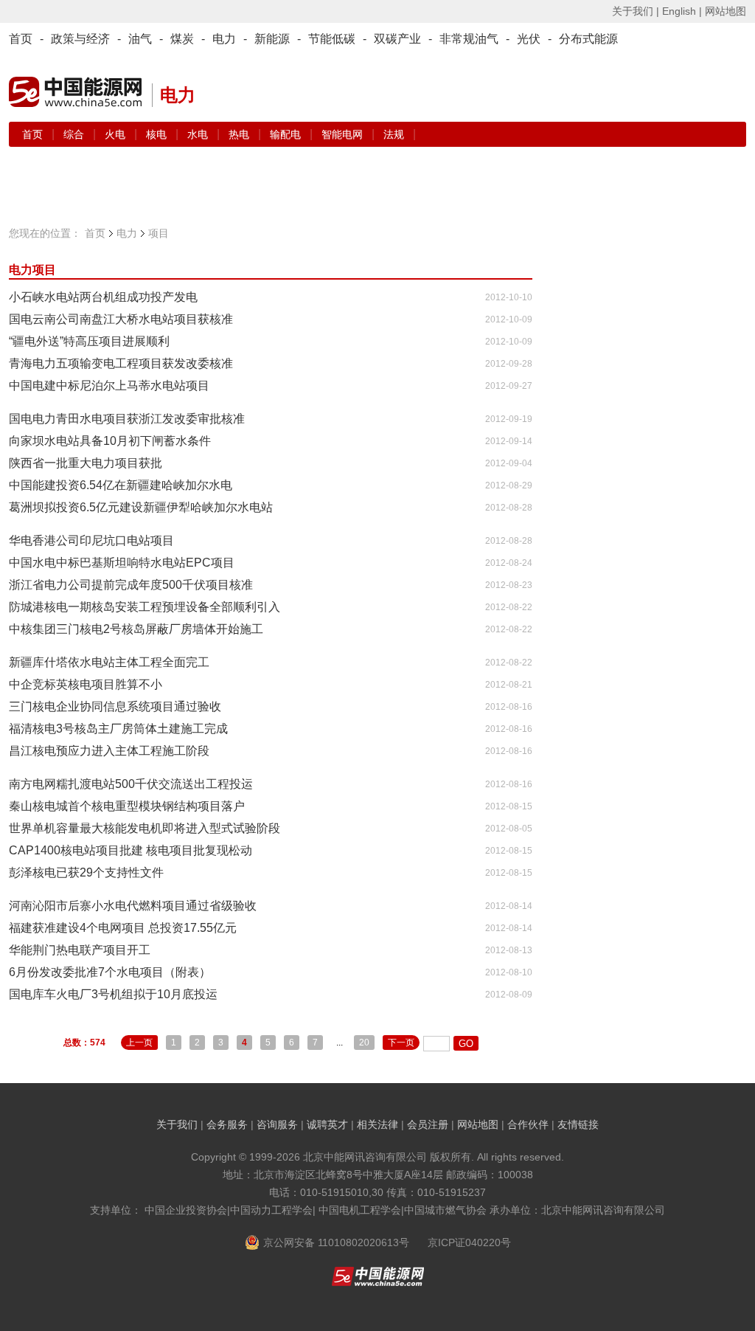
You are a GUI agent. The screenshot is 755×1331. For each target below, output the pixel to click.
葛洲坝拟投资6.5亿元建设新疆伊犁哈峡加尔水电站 (141, 507)
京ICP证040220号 (469, 1242)
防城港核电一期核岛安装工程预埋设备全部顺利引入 (144, 607)
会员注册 (427, 1124)
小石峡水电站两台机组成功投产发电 (103, 297)
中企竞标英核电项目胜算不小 (85, 684)
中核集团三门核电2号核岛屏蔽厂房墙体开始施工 (136, 629)
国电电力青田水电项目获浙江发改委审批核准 (127, 418)
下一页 (401, 1042)
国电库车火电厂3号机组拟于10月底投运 (113, 994)
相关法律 (377, 1124)
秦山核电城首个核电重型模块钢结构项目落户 (127, 806)
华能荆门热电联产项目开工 (79, 950)
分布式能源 (588, 38)
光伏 (528, 38)
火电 (116, 134)
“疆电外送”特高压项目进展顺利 (89, 341)
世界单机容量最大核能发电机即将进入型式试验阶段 (144, 828)
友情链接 (578, 1124)
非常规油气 (468, 38)
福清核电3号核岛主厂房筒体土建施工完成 (118, 728)
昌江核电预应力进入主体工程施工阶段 (109, 750)
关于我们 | (635, 11)
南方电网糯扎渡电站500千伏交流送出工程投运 (131, 784)
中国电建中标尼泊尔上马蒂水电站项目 (109, 385)
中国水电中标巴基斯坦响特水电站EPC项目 (121, 562)
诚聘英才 (327, 1124)
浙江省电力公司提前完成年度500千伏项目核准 (131, 584)
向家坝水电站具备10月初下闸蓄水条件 (110, 441)
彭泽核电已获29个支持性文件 (86, 872)
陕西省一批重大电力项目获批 (85, 463)
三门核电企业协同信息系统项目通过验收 (115, 706)
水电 (199, 134)
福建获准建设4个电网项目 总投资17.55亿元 (123, 928)
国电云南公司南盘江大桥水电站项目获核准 (121, 319)
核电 (158, 134)
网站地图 (725, 11)
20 (364, 1042)
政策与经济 (80, 38)
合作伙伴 (528, 1124)
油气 (140, 38)
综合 (75, 134)
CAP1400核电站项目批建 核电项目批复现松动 (130, 850)
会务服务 (227, 1124)
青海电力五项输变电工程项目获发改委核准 (121, 363)
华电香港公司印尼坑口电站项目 (91, 540)
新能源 (272, 38)
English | (682, 11)
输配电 (287, 134)
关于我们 (177, 1124)
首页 (20, 38)
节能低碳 (331, 38)
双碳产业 (397, 38)
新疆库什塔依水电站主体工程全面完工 (109, 662)
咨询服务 (277, 1124)
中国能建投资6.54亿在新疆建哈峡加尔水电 (120, 485)
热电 (240, 134)
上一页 (139, 1042)
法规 (393, 134)
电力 (224, 38)
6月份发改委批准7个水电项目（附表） (110, 972)
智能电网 (343, 134)
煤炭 (182, 38)
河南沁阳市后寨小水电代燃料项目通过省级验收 (133, 905)
